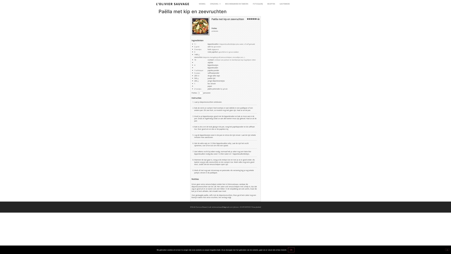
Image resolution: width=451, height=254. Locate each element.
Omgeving (214, 4)
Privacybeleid (256, 207)
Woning (202, 4)
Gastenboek (285, 4)
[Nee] (447, 250)
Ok (291, 250)
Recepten (271, 4)
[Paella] (200, 34)
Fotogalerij (258, 4)
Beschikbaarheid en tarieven (236, 4)
